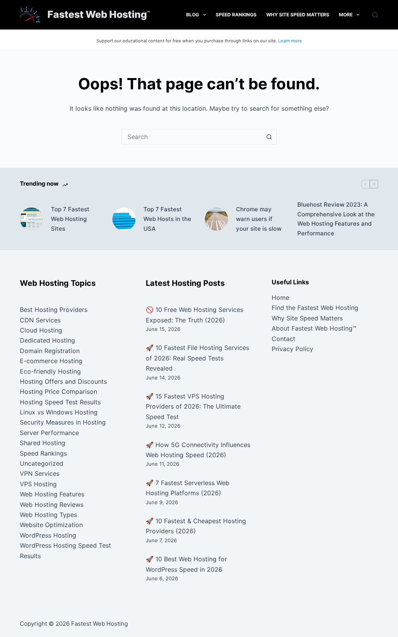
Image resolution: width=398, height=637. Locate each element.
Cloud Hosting (41, 330)
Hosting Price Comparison (58, 391)
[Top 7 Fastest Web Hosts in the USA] (124, 219)
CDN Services (40, 320)
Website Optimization (51, 525)
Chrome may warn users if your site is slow (258, 218)
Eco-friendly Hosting (50, 371)
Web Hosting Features (52, 494)
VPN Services (39, 473)
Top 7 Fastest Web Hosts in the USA (167, 218)
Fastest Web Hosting (97, 14)
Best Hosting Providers (53, 309)
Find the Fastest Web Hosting (315, 308)
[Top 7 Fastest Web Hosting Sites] (31, 219)
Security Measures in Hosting (63, 422)
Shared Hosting (42, 443)
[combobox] (192, 136)
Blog (192, 14)
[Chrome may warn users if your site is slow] (216, 219)
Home (280, 297)
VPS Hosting (38, 484)
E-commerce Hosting (51, 361)
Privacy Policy (292, 349)
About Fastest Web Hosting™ (314, 328)
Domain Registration (50, 351)
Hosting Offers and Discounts (63, 381)
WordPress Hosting (48, 535)
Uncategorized (41, 463)
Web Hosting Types (48, 515)
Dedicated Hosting (47, 340)
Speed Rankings (236, 14)
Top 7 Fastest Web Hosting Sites (70, 218)
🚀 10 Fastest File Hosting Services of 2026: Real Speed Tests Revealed (197, 358)
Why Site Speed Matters (297, 14)
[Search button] (269, 136)
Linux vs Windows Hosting (59, 412)
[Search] (375, 15)
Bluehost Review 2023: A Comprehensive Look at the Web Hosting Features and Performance (336, 219)
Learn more (290, 41)
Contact (283, 339)
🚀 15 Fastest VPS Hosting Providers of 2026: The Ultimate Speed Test (193, 406)
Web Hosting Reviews (52, 504)
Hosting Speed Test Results (60, 402)
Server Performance (49, 433)
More (346, 14)
